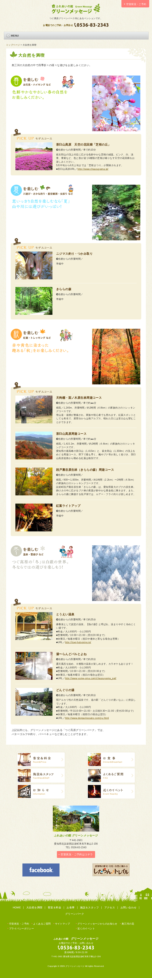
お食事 (71, 907)
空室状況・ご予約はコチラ (77, 854)
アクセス (109, 907)
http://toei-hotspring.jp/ (78, 642)
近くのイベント (86, 928)
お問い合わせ (128, 907)
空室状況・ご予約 (19, 923)
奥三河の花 (128, 923)
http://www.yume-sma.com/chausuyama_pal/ (90, 678)
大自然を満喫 (34, 907)
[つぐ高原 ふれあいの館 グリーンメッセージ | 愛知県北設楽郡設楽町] (76, 13)
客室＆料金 (54, 907)
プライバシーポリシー (21, 928)
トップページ (13, 45)
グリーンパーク (74, 913)
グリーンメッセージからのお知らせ (97, 923)
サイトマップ (62, 923)
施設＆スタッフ (89, 907)
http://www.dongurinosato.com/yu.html (87, 718)
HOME (17, 907)
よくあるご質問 (42, 923)
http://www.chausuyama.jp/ (92, 169)
